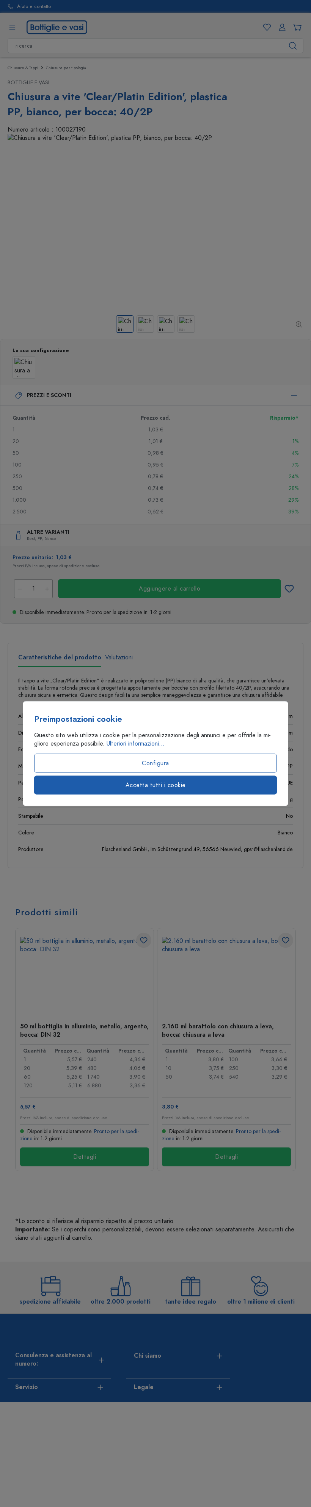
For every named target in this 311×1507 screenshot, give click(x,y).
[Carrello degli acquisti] (295, 27)
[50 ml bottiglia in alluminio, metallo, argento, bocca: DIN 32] (84, 975)
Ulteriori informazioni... (136, 744)
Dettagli (84, 1157)
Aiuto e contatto (34, 6)
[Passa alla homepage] (57, 27)
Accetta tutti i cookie (156, 785)
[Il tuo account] (280, 27)
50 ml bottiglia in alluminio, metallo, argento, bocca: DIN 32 (84, 1030)
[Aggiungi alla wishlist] (289, 588)
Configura (155, 763)
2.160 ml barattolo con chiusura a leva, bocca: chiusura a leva (218, 1030)
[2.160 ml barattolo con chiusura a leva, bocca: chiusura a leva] (226, 975)
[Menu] (12, 27)
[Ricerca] (293, 45)
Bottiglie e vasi (28, 82)
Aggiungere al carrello (169, 589)
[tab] (59, 660)
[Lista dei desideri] (265, 27)
